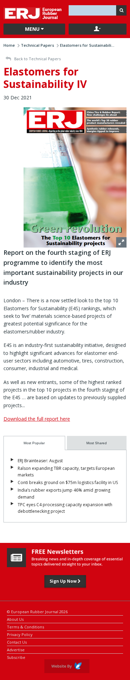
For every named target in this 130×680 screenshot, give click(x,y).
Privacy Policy (20, 634)
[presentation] (34, 443)
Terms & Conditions (25, 626)
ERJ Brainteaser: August (40, 461)
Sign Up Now (64, 581)
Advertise (16, 649)
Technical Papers (37, 45)
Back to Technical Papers (37, 58)
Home (9, 45)
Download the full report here (36, 418)
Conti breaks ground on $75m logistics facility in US (68, 482)
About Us (15, 619)
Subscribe (16, 657)
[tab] (34, 443)
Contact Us (17, 641)
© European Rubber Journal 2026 (37, 611)
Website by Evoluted (66, 666)
